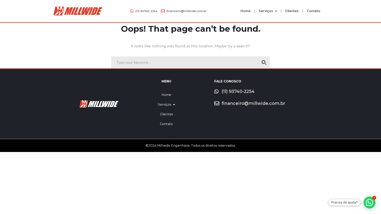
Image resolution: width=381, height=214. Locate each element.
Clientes (292, 11)
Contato (313, 11)
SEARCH (263, 62)
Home (246, 11)
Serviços (266, 11)
